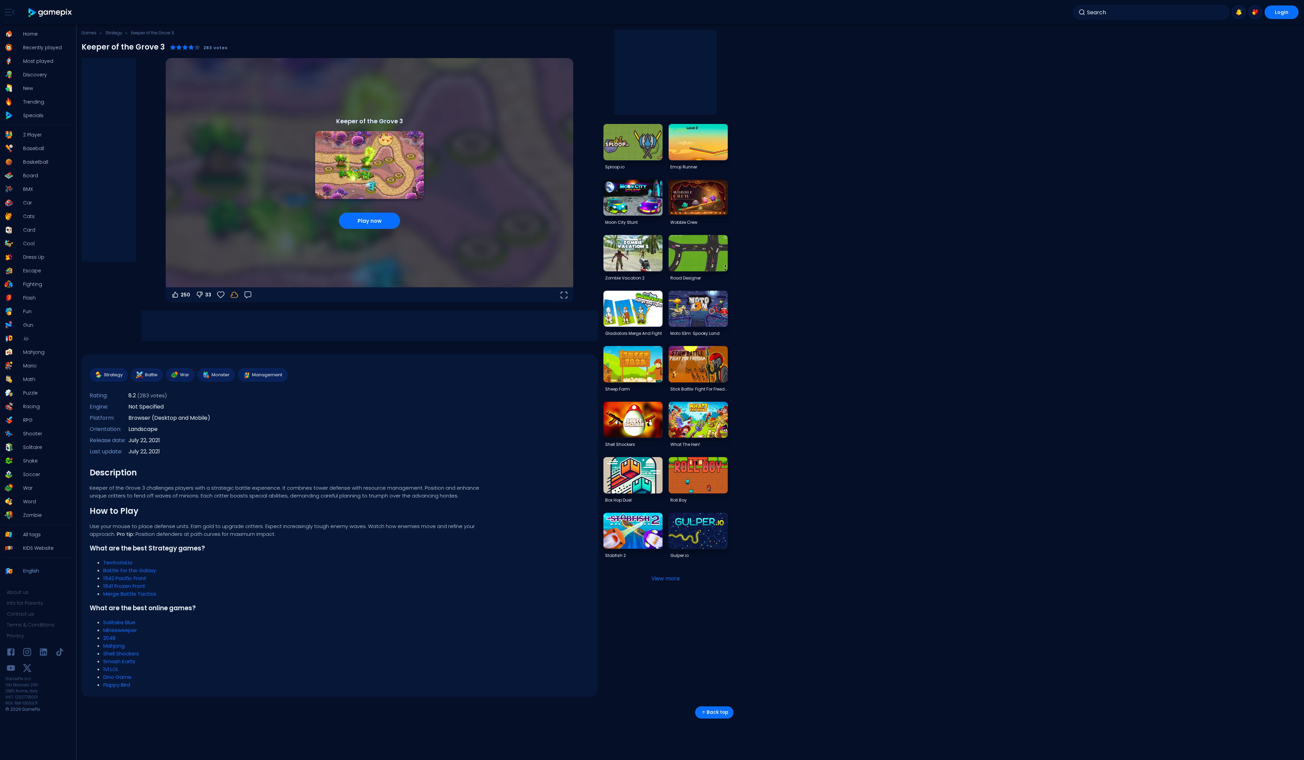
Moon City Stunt (621, 222)
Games (89, 33)
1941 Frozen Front (124, 586)
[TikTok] (59, 653)
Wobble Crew (684, 222)
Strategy (113, 33)
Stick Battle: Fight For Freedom (698, 389)
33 (208, 294)
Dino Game (117, 677)
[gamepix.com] (50, 12)
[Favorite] (1255, 12)
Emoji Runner (683, 167)
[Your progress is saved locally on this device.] (234, 295)
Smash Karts (119, 661)
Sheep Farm (617, 389)
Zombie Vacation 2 (625, 278)
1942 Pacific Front (124, 578)
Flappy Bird (116, 684)
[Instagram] (27, 653)
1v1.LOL (111, 669)
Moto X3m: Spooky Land (695, 333)
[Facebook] (10, 653)
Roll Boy (678, 500)
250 (185, 294)
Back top (717, 712)
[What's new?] (1239, 12)
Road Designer (685, 278)
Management (267, 375)
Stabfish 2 (615, 555)
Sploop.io (614, 167)
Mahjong (114, 645)
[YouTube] (10, 669)
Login (1281, 12)
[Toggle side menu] (8, 12)
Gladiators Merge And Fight (633, 333)
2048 (109, 637)
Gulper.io (679, 555)
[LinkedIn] (43, 653)
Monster (221, 375)
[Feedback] (248, 295)
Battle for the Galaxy (129, 570)
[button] (36, 34)
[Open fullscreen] (564, 295)
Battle (151, 375)
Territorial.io (117, 562)
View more (665, 578)
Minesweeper (120, 630)
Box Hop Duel (618, 500)
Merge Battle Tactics (129, 593)
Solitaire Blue (119, 622)
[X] (27, 669)
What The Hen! (685, 444)
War (184, 375)
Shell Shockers (121, 653)
